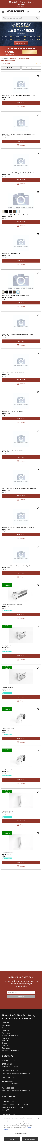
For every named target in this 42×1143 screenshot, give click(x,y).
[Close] (39, 1118)
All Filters (12, 68)
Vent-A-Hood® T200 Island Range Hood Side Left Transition (18, 527)
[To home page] (15, 11)
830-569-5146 (13, 1088)
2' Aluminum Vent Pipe (7, 811)
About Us (5, 1045)
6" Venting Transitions (7, 646)
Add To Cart (21, 102)
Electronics (6, 1030)
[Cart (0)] (39, 12)
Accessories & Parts (23, 58)
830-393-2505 (13, 1071)
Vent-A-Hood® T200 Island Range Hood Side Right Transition (18, 566)
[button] (3, 12)
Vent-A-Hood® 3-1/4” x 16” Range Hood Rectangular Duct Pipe (18, 173)
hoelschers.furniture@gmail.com (19, 1073)
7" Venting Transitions (7, 687)
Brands (4, 1043)
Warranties (6, 1033)
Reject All (12, 1139)
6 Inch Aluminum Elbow (8, 770)
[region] (21, 1129)
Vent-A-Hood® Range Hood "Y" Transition (13, 373)
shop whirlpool (21, 43)
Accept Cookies (30, 1139)
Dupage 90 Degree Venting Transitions (12, 604)
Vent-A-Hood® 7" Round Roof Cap (11, 253)
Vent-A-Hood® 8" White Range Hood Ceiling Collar (15, 295)
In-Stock (5, 1040)
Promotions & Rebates (10, 1035)
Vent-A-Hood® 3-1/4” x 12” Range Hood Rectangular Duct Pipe (18, 134)
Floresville (21, 4)
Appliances (12, 58)
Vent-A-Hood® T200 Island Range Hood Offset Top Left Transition (19, 488)
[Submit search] (37, 18)
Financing (5, 1038)
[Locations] (28, 12)
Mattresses (6, 1025)
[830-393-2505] (33, 12)
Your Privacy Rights (21, 1133)
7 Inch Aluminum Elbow (8, 728)
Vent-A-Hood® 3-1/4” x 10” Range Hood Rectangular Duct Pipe (18, 95)
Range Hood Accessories (8, 60)
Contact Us (6, 1048)
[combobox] (31, 68)
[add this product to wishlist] (37, 76)
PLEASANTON (8, 1077)
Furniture (5, 1023)
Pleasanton (21, 6)
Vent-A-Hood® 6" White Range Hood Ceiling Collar (15, 215)
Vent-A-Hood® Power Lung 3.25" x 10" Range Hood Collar (17, 334)
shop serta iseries (30, 52)
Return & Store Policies (10, 1051)
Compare (22, 106)
